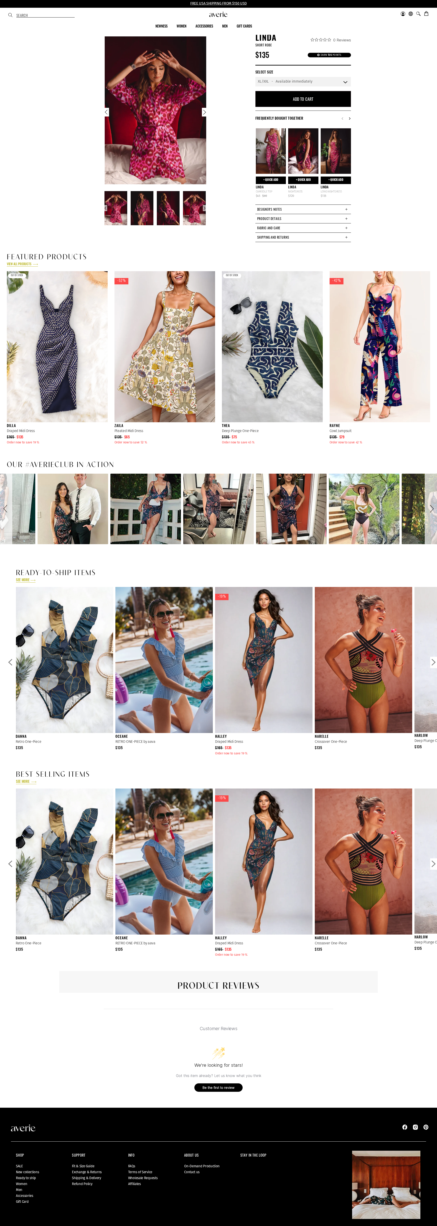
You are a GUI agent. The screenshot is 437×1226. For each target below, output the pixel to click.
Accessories (24, 1196)
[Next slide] (204, 113)
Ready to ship (26, 1178)
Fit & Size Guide (83, 1166)
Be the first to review (218, 1087)
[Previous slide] (106, 113)
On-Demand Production (202, 1166)
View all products (19, 264)
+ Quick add (270, 180)
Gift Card (22, 1202)
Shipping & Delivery (86, 1178)
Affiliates (134, 1184)
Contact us (192, 1172)
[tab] (303, 209)
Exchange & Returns (87, 1172)
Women (21, 1184)
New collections (27, 1172)
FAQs (131, 1166)
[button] (6, 509)
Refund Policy (82, 1184)
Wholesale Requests (143, 1178)
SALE (19, 1166)
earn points (330, 54)
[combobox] (45, 15)
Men (19, 1190)
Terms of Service (140, 1172)
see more (22, 580)
